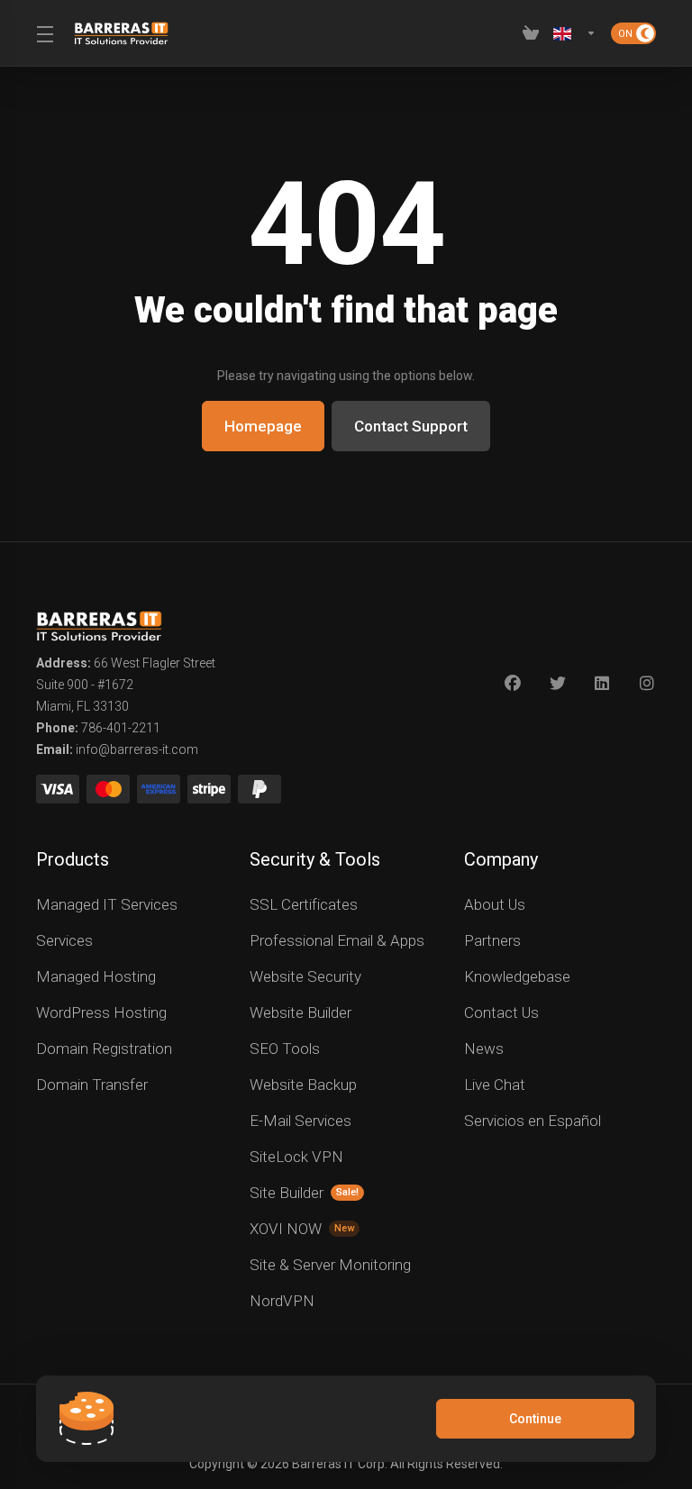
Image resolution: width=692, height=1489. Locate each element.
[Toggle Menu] (44, 33)
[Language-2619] (575, 33)
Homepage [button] (263, 426)
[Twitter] (557, 683)
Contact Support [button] (411, 426)
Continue (535, 1419)
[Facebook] (512, 683)
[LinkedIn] (602, 683)
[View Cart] (530, 33)
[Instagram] (647, 683)
